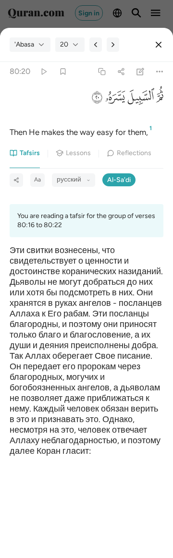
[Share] (120, 71)
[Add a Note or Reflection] (140, 71)
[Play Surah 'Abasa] (43, 71)
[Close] (158, 44)
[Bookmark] (62, 71)
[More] (159, 71)
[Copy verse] (101, 71)
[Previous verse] (95, 44)
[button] (158, 99)
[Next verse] (113, 44)
